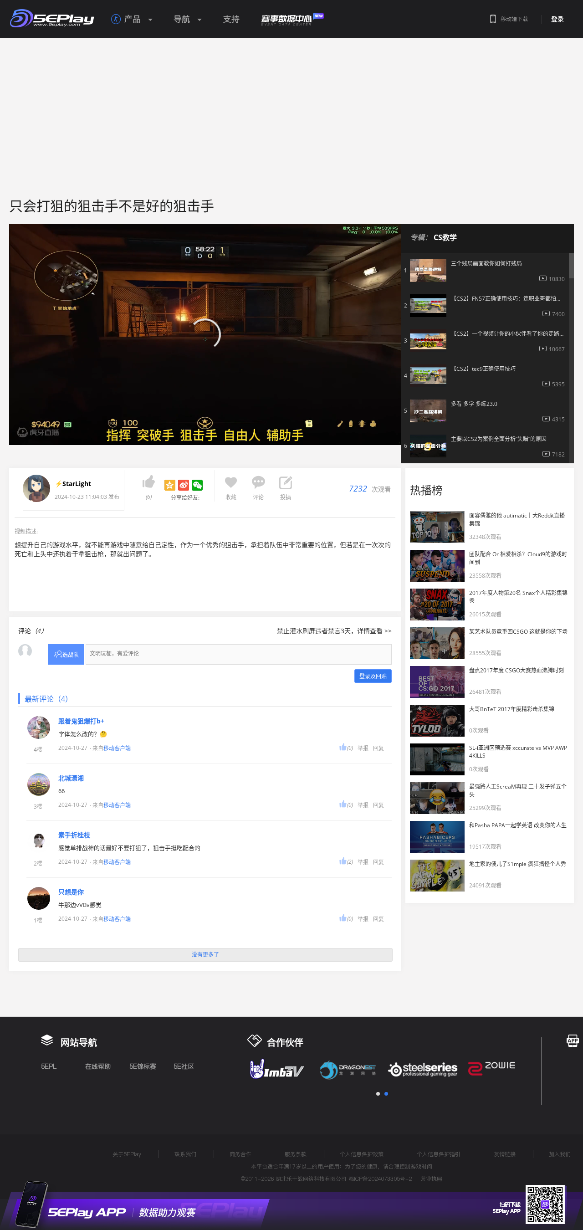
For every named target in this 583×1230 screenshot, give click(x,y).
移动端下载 (514, 19)
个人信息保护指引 (438, 1154)
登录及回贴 (373, 676)
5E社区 (184, 1066)
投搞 (285, 497)
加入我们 (560, 1154)
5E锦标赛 (142, 1066)
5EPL (48, 1066)
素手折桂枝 (74, 835)
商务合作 (240, 1154)
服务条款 (296, 1154)
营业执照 (431, 1179)
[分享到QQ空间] (169, 485)
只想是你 (71, 892)
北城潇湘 (71, 778)
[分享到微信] (197, 485)
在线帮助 (98, 1066)
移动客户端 (117, 748)
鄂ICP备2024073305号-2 (380, 1179)
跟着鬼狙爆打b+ (81, 721)
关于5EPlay (127, 1154)
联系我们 (185, 1154)
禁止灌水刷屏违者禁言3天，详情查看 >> (334, 630)
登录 (557, 19)
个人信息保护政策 (362, 1154)
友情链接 (505, 1154)
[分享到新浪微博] (183, 485)
